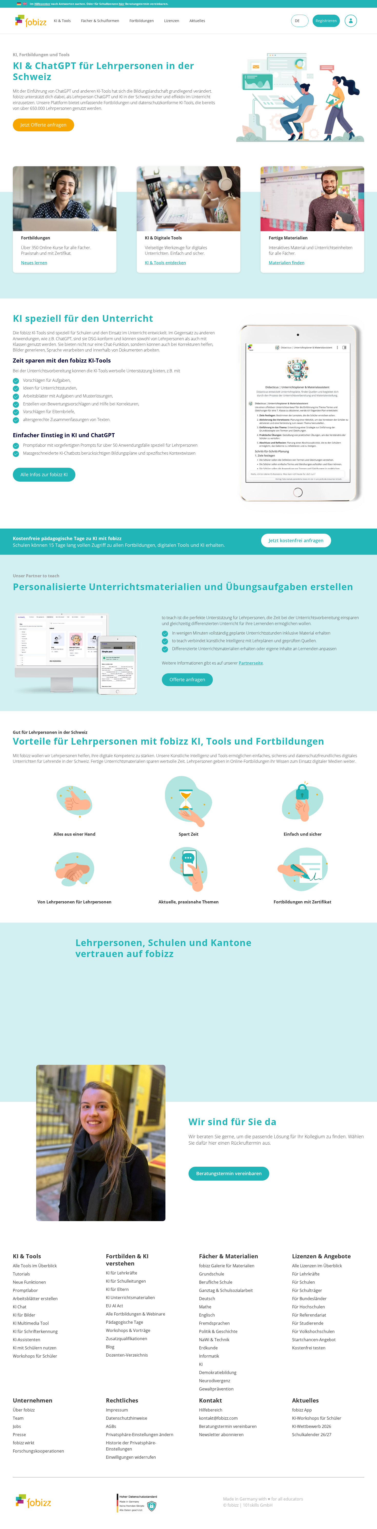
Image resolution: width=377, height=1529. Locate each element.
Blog (110, 1347)
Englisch (207, 1315)
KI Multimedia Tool (31, 1323)
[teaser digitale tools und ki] (188, 198)
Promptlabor (25, 1290)
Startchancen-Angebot (314, 1339)
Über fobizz (24, 1410)
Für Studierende (307, 1323)
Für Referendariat (309, 1315)
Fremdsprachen (214, 1323)
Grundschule (211, 1274)
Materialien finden (286, 263)
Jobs (17, 1426)
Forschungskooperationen (38, 1451)
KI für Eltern (117, 1289)
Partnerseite (251, 663)
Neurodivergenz (214, 1381)
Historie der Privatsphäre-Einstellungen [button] (131, 1446)
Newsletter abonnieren (221, 1434)
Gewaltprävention (216, 1389)
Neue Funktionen (29, 1282)
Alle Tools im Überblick (35, 1266)
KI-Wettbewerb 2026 (311, 1426)
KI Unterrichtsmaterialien (130, 1297)
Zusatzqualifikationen (126, 1338)
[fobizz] (31, 21)
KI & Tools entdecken (165, 263)
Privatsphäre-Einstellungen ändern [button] (139, 1434)
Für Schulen (303, 1282)
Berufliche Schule (215, 1282)
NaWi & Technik (214, 1339)
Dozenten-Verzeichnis (127, 1355)
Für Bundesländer (309, 1298)
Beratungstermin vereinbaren (228, 1426)
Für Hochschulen (308, 1307)
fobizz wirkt (23, 1443)
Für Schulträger (307, 1290)
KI (201, 1364)
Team (18, 1418)
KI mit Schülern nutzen (34, 1348)
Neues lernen (34, 263)
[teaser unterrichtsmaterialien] (312, 198)
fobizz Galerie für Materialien (226, 1266)
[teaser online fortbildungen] (64, 198)
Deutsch (207, 1298)
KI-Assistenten (26, 1339)
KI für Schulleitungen (126, 1281)
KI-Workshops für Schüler (316, 1418)
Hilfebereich (210, 1410)
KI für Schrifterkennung (35, 1331)
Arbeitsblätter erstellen (35, 1298)
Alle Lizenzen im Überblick (317, 1266)
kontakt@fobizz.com (218, 1418)
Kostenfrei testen (308, 1348)
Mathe (205, 1307)
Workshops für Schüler (35, 1356)
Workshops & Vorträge (128, 1330)
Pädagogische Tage (124, 1322)
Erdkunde (208, 1348)
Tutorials (21, 1274)
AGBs (111, 1426)
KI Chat (19, 1307)
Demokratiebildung (217, 1372)
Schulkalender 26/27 (311, 1434)
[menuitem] (67, 21)
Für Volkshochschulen (313, 1331)
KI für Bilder (24, 1315)
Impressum (117, 1410)
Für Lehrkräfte (306, 1274)
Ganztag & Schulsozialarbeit (226, 1290)
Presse (19, 1434)
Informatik (209, 1356)
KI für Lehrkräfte (121, 1273)
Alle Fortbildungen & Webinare (135, 1314)
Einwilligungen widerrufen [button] (131, 1457)
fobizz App (302, 1410)
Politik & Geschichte (218, 1331)
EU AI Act (114, 1306)
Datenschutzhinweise (126, 1418)
